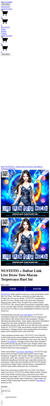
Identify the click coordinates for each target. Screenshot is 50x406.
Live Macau (12, 341)
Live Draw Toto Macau (24, 352)
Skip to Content (6, 2)
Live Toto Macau (26, 315)
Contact (4, 33)
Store (3, 167)
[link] (25, 218)
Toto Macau (40, 380)
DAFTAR (37, 289)
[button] (25, 391)
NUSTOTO (5, 7)
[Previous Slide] (2, 401)
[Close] (2, 393)
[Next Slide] (2, 404)
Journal (3, 31)
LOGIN (13, 289)
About (3, 29)
